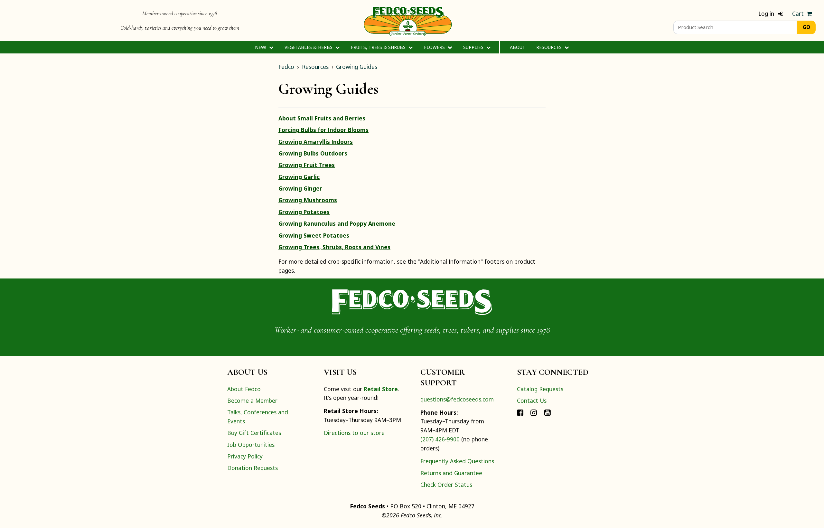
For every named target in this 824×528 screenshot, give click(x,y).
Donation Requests (252, 468)
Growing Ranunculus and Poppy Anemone (336, 223)
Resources (549, 47)
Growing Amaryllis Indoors (315, 142)
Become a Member (252, 400)
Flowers (435, 47)
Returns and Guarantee (451, 473)
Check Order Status (446, 484)
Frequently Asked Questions (457, 461)
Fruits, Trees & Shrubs (379, 47)
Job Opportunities (251, 444)
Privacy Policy (245, 456)
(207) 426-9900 (440, 439)
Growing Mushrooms (307, 200)
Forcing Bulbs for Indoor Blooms (323, 130)
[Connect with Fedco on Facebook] (520, 412)
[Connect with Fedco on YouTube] (547, 412)
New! (261, 47)
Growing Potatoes (304, 212)
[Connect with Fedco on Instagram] (533, 412)
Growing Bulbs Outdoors (312, 153)
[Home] (408, 21)
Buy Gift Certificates (254, 433)
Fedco (286, 67)
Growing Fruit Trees (306, 165)
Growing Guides (356, 67)
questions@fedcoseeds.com (457, 399)
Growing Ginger (300, 188)
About (517, 47)
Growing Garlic (299, 177)
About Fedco (244, 389)
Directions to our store (354, 433)
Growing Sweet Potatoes (313, 235)
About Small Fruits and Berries (321, 118)
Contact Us (532, 400)
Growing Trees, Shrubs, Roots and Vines (334, 247)
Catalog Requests (540, 389)
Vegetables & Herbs (309, 47)
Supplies (474, 47)
